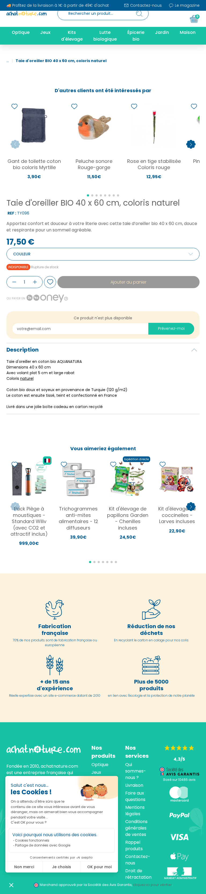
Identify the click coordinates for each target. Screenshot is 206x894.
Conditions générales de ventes (136, 828)
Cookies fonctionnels (32, 840)
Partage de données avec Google (42, 845)
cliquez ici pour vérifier (152, 884)
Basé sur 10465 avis (179, 779)
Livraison (134, 785)
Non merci (24, 867)
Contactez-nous (145, 5)
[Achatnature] (26, 13)
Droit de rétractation (138, 874)
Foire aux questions (135, 796)
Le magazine (187, 5)
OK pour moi (99, 867)
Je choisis (61, 867)
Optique (99, 764)
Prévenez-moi (171, 328)
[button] (11, 884)
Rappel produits (134, 845)
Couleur (22, 254)
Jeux (96, 772)
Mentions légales (135, 810)
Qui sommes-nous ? (135, 771)
